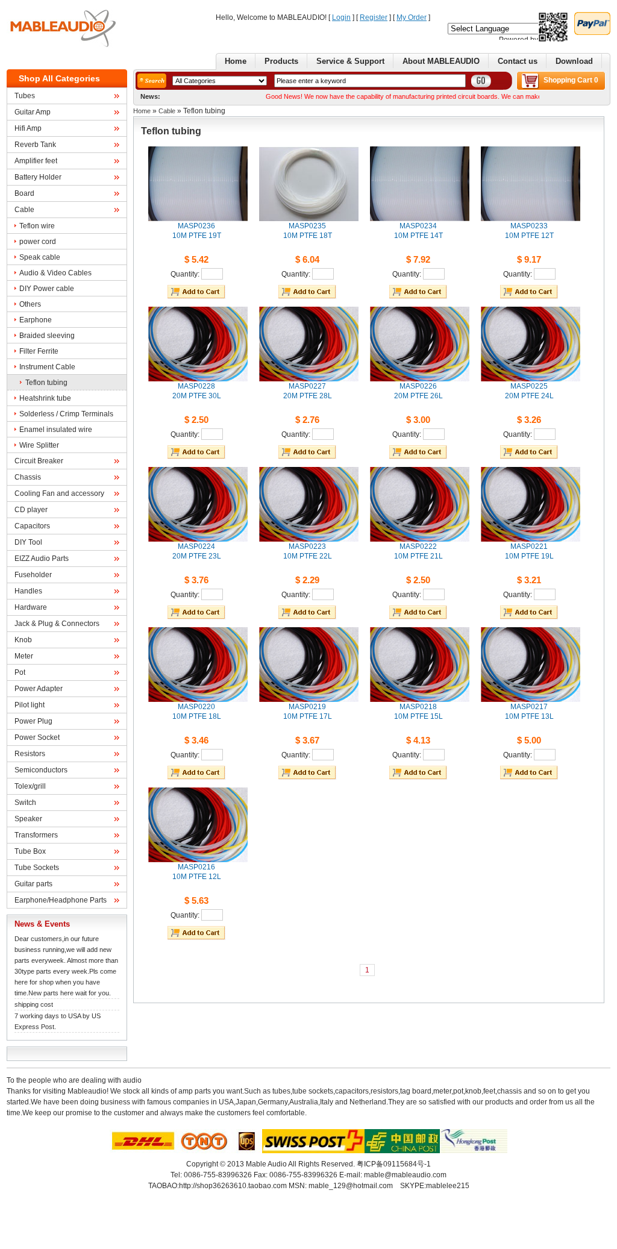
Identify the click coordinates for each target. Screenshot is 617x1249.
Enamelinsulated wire (55, 429)
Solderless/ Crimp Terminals (66, 414)
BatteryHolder (37, 177)
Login (341, 17)
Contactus (517, 61)
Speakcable (39, 257)
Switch (25, 802)
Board (24, 193)
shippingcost (33, 1004)
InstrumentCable (47, 367)
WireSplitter (39, 445)
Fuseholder (33, 575)
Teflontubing (46, 382)
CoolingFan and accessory (59, 493)
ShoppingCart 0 (570, 80)
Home (235, 61)
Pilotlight (29, 705)
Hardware (30, 607)
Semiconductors (40, 770)
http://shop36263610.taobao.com (233, 1186)
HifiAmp (28, 128)
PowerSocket (37, 737)
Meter (23, 656)
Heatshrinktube (45, 398)
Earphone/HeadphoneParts (60, 900)
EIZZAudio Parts (41, 558)
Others (30, 304)
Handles (28, 591)
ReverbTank (35, 144)
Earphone (35, 320)
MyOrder (411, 17)
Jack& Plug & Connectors (56, 623)
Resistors (29, 754)
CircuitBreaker (38, 461)
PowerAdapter (38, 688)
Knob (23, 640)
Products (281, 61)
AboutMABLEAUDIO (441, 61)
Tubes (24, 96)
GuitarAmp (32, 112)
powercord (37, 241)
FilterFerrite (38, 351)
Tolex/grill (30, 786)
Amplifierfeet (35, 161)
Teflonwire (37, 226)
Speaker (28, 819)
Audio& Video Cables (55, 273)
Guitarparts (33, 884)
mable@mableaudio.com (405, 1175)
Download (574, 61)
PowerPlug (33, 721)
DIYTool (28, 542)
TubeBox (30, 851)
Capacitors (32, 526)
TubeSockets (36, 867)
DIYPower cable (46, 288)
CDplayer (31, 510)
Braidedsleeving (47, 335)
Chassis (27, 477)
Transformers (36, 835)
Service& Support (350, 61)
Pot (19, 672)
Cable (24, 209)
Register (373, 17)
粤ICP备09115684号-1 (394, 1164)
